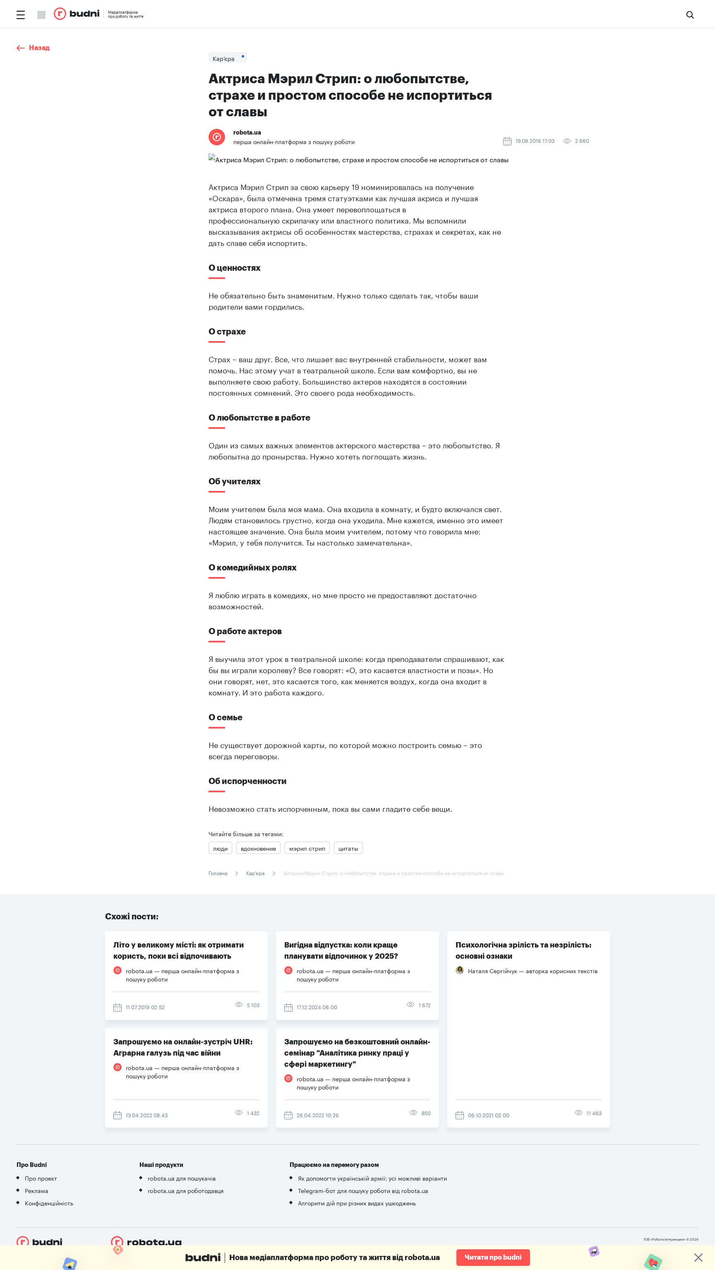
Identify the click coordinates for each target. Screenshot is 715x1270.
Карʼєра (255, 872)
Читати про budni (493, 1257)
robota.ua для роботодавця (185, 1190)
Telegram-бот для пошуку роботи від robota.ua (363, 1190)
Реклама (36, 1190)
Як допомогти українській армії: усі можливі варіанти (372, 1177)
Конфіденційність (49, 1202)
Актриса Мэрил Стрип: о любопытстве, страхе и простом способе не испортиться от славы (393, 872)
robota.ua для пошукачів (182, 1177)
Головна (218, 872)
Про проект (41, 1177)
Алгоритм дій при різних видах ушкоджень (357, 1202)
